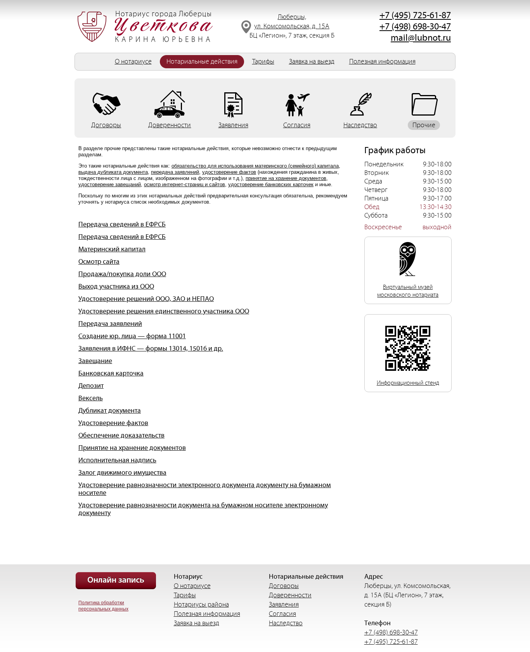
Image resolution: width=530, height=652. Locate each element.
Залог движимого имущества (122, 473)
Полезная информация (382, 61)
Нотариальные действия (201, 61)
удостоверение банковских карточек (270, 184)
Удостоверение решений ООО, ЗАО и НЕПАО (146, 299)
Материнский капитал (111, 249)
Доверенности (290, 595)
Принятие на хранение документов (132, 448)
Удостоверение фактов (113, 423)
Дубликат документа (109, 411)
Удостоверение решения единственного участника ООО (163, 311)
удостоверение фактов (229, 172)
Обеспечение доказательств (121, 435)
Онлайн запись (116, 580)
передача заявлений (175, 172)
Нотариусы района (201, 604)
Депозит (91, 386)
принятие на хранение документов (286, 178)
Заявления (284, 604)
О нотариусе (133, 61)
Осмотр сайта (99, 262)
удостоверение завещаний (109, 184)
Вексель (90, 398)
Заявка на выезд (311, 61)
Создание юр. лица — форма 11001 (132, 336)
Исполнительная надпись (117, 460)
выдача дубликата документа (113, 172)
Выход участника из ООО (116, 287)
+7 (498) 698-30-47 (415, 27)
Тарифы (263, 61)
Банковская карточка (111, 373)
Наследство (286, 623)
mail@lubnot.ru (421, 38)
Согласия (282, 614)
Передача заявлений (110, 324)
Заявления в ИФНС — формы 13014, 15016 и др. (150, 349)
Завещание (95, 361)
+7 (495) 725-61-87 (415, 15)
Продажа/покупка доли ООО (122, 274)
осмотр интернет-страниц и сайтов (184, 184)
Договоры (284, 586)
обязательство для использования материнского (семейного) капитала (255, 166)
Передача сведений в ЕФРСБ (122, 224)
